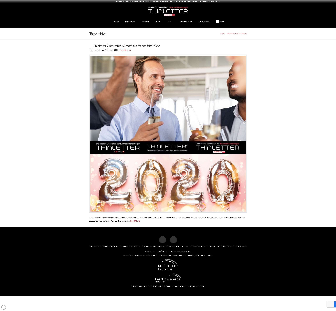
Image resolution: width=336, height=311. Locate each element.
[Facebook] (162, 239)
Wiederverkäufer (141, 247)
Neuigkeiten (126, 50)
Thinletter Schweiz (123, 247)
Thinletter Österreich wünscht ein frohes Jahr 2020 (126, 46)
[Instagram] (173, 239)
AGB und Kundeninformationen (165, 247)
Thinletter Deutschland (101, 247)
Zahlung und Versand (215, 247)
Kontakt (231, 247)
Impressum (241, 247)
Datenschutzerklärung (192, 247)
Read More (135, 221)
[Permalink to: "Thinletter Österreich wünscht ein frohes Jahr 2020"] (168, 134)
